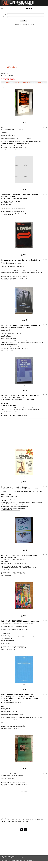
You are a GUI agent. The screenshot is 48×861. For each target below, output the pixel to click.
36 (5, 821)
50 (25, 821)
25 (35, 819)
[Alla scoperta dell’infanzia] (24, 761)
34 (2, 821)
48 (22, 821)
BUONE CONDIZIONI (12, 135)
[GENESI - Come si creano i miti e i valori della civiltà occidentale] (24, 543)
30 (42, 819)
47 (20, 821)
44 (16, 821)
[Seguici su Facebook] (25, 831)
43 (15, 821)
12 (18, 819)
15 (21, 819)
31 (44, 819)
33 (1, 821)
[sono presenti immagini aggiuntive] (23, 250)
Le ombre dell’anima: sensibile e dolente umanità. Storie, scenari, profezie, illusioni (20, 396)
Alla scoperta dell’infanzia (11, 774)
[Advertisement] (24, 37)
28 (39, 819)
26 (37, 819)
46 (19, 821)
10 (15, 819)
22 (31, 819)
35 (4, 821)
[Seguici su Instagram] (21, 831)
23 (32, 819)
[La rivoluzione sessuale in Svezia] (24, 474)
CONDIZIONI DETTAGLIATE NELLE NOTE (17, 563)
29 (41, 819)
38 (8, 821)
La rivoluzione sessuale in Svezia (14, 487)
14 (20, 819)
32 (45, 819)
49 (23, 821)
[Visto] (43, 127)
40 (11, 821)
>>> (27, 821)
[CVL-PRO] (45, 127)
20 (28, 819)
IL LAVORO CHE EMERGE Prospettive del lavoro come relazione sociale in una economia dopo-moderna (20, 623)
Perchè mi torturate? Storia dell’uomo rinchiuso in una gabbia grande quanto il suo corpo (20, 326)
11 (16, 819)
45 (18, 821)
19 (27, 819)
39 (9, 821)
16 (23, 819)
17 (24, 819)
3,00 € (24, 122)
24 (34, 819)
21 (30, 819)
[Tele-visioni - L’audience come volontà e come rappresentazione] (24, 182)
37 (7, 821)
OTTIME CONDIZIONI (12, 338)
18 (26, 819)
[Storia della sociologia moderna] (24, 115)
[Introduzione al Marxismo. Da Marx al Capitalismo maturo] (24, 248)
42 (13, 821)
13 (19, 819)
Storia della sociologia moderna (13, 128)
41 (12, 821)
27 (38, 819)
